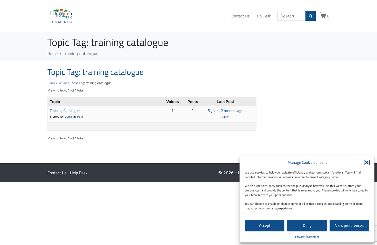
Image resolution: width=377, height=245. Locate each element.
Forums (62, 82)
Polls (80, 117)
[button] (366, 162)
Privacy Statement (307, 236)
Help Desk (262, 16)
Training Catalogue (65, 111)
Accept (264, 225)
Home (51, 82)
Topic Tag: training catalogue (95, 72)
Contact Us (240, 16)
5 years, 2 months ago (225, 111)
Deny (307, 225)
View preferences (349, 225)
